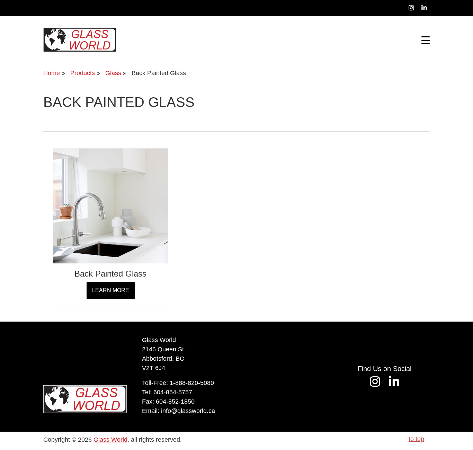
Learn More (110, 290)
